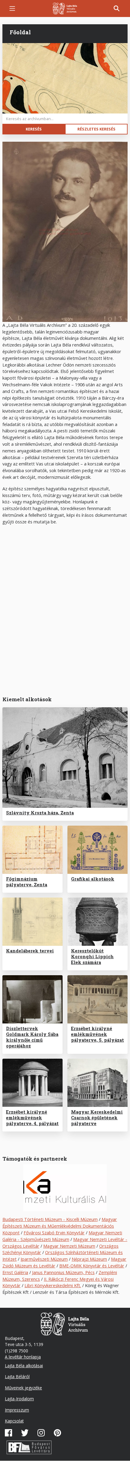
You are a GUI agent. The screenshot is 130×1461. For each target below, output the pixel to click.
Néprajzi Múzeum (89, 1259)
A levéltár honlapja (23, 1357)
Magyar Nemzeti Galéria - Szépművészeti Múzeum (62, 1235)
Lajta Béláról (17, 1376)
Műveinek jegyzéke (23, 1388)
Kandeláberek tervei (30, 951)
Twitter (24, 1433)
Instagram (41, 1433)
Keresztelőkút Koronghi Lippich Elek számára (92, 956)
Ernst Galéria (15, 1272)
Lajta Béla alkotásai (24, 1365)
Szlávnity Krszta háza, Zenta (40, 813)
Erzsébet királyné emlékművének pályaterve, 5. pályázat (97, 1034)
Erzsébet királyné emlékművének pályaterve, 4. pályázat (32, 1117)
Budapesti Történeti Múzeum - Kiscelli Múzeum (50, 1219)
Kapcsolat (14, 1421)
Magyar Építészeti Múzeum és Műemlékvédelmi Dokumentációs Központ (59, 1226)
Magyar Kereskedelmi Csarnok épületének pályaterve (97, 1117)
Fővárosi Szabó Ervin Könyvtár (54, 1232)
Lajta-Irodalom (19, 1399)
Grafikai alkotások (92, 879)
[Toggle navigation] (12, 8)
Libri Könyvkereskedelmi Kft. (52, 1285)
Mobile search (116, 8)
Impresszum (17, 1410)
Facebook (8, 1433)
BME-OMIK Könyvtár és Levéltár (91, 1266)
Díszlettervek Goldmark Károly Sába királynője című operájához (32, 1037)
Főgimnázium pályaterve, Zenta (26, 882)
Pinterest (57, 1433)
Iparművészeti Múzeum (44, 1259)
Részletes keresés (96, 129)
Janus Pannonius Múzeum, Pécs (63, 1272)
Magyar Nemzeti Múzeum (69, 1246)
